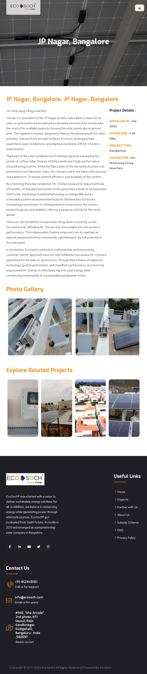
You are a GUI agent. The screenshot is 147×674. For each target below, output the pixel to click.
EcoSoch (105, 667)
